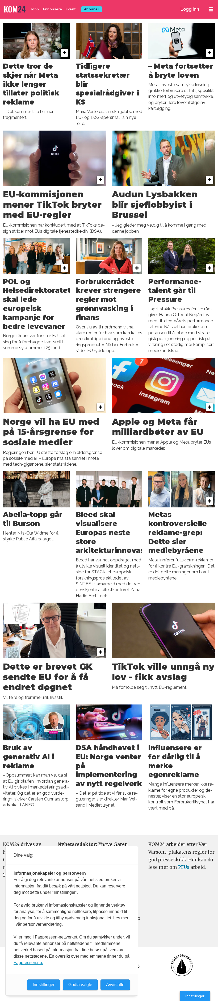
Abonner (91, 9)
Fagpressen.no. (28, 962)
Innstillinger (194, 996)
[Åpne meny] (211, 9)
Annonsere (52, 9)
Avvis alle (115, 984)
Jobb (35, 9)
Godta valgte (80, 984)
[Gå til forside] (15, 9)
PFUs (183, 867)
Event (71, 9)
